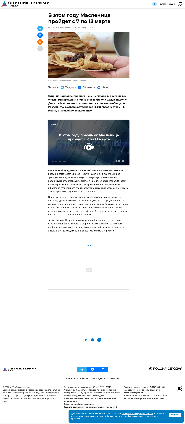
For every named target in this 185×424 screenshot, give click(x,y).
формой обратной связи (152, 398)
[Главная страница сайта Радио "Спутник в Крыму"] (25, 4)
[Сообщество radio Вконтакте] (92, 369)
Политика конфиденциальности (80, 404)
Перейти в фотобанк (79, 81)
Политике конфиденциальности (137, 413)
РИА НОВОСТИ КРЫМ (77, 379)
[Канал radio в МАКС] (103, 369)
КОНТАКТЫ (113, 379)
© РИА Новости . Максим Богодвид (59, 81)
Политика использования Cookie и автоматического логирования (90, 400)
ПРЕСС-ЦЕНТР (98, 379)
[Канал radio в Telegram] (82, 369)
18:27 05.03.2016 (54, 28)
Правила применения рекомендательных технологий (90, 407)
